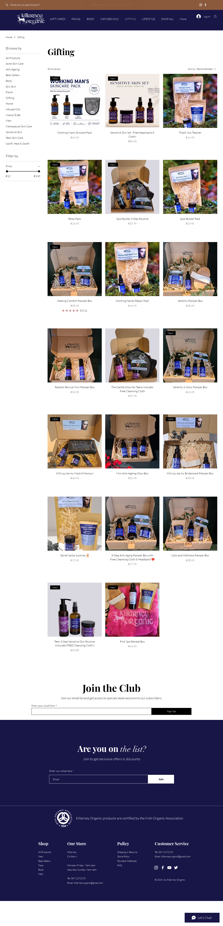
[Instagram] (200, 5)
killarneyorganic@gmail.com (88, 882)
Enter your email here (43, 705)
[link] (74, 310)
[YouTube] (169, 867)
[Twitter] (176, 867)
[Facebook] (205, 5)
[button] (215, 16)
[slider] (7, 171)
